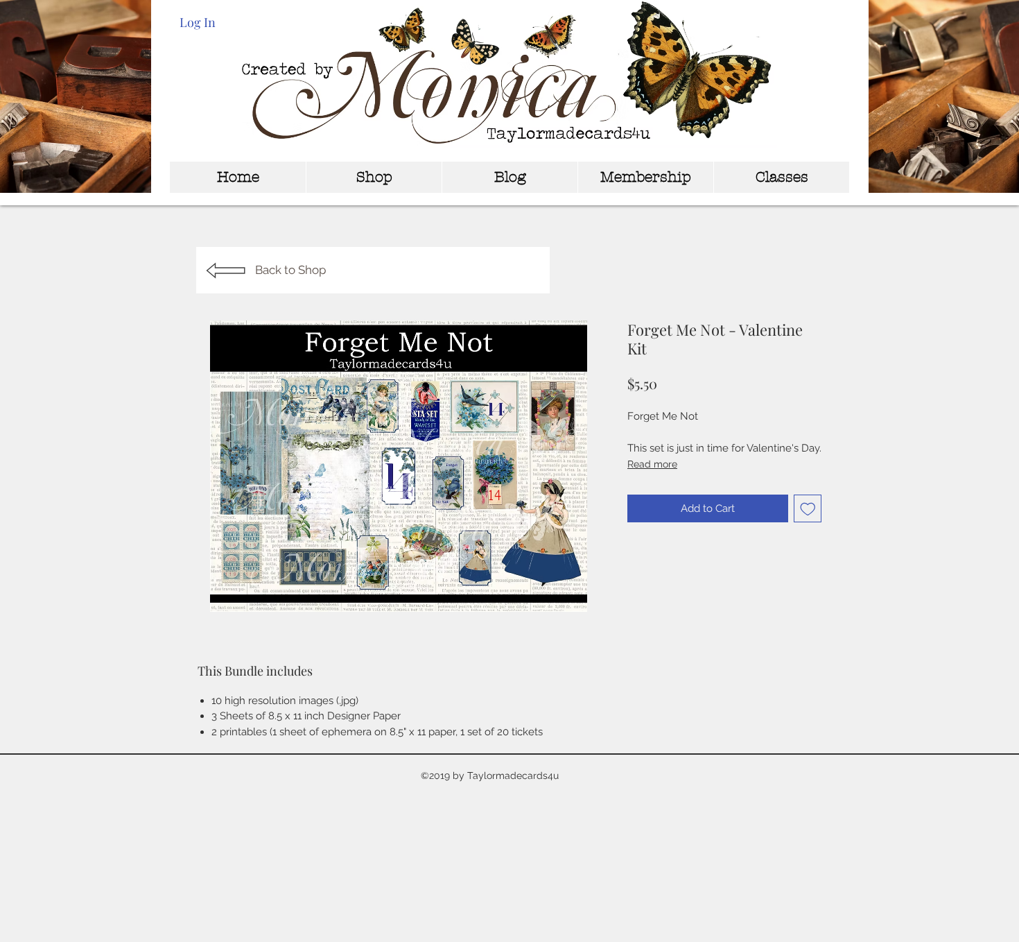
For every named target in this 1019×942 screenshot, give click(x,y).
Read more (652, 464)
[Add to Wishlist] (808, 509)
